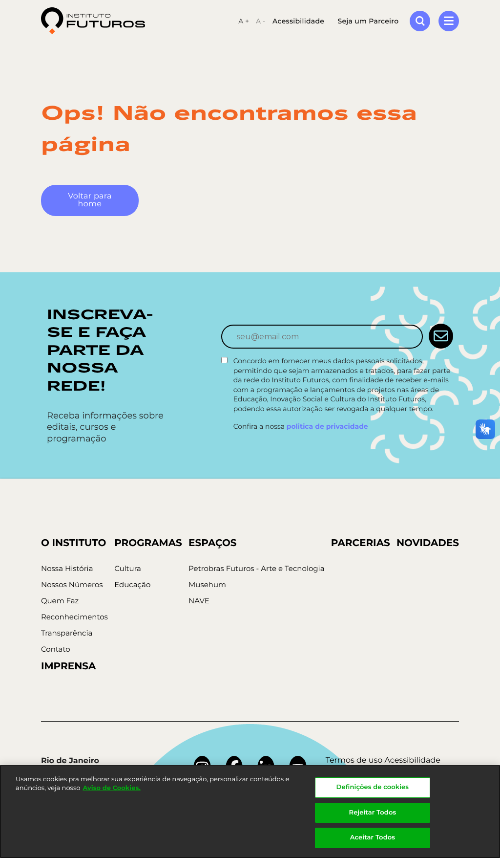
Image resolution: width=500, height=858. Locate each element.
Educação (132, 584)
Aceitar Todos (372, 837)
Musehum (207, 584)
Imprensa (68, 666)
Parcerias (360, 543)
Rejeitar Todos (372, 812)
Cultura (127, 568)
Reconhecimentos (74, 616)
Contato (55, 649)
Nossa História (67, 568)
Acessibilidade (298, 21)
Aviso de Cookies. (111, 788)
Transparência (66, 633)
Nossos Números (72, 584)
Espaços (212, 543)
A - (260, 21)
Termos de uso (354, 760)
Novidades (427, 543)
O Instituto (73, 543)
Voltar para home (89, 200)
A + (243, 21)
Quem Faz (60, 600)
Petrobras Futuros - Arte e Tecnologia (256, 568)
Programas (148, 543)
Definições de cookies (372, 787)
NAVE (198, 600)
